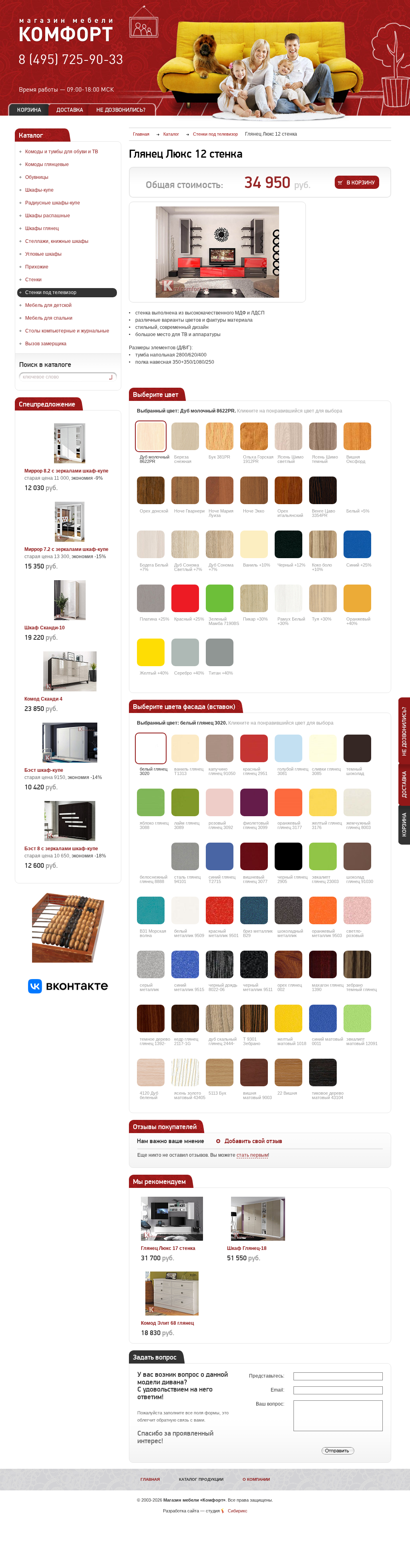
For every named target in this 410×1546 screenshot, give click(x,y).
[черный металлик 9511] (254, 964)
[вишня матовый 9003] (254, 1072)
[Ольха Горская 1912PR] (254, 436)
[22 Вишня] (288, 1072)
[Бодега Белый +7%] (151, 544)
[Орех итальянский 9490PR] (288, 490)
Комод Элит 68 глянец (167, 1323)
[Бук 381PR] (219, 436)
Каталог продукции (201, 1479)
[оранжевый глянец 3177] (288, 802)
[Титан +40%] (219, 652)
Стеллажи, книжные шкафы (56, 241)
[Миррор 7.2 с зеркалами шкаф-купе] (70, 540)
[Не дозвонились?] (123, 110)
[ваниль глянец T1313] (185, 748)
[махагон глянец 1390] (323, 964)
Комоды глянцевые (47, 164)
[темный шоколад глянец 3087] (357, 748)
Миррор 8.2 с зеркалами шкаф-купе (66, 471)
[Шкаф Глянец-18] (258, 1239)
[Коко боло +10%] (323, 544)
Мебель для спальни (48, 318)
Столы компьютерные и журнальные (67, 331)
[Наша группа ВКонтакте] (68, 992)
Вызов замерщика (45, 343)
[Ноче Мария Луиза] (219, 490)
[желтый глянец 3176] (323, 802)
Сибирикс (237, 1510)
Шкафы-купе (39, 190)
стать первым (252, 1155)
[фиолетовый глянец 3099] (254, 802)
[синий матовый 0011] (323, 1018)
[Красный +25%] (185, 598)
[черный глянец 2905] (288, 856)
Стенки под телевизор (50, 292)
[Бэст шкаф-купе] (70, 761)
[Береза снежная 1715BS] (185, 436)
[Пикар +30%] (254, 598)
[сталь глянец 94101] (185, 856)
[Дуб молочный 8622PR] (151, 436)
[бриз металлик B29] (254, 910)
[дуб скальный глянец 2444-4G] (219, 1018)
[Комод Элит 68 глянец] (172, 1314)
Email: (278, 1390)
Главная (150, 1479)
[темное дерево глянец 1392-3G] (151, 1018)
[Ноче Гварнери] (185, 490)
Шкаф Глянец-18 (247, 1248)
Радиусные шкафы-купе (52, 203)
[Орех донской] (151, 490)
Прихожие (36, 267)
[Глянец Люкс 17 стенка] (172, 1239)
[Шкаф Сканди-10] (70, 618)
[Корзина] (29, 110)
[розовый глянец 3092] (219, 802)
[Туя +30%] (323, 598)
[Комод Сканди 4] (70, 690)
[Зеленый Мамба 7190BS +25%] (219, 598)
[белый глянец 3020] (151, 748)
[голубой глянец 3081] (288, 748)
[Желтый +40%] (151, 652)
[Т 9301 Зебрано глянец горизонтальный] (254, 1018)
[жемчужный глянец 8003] (357, 802)
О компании (256, 1479)
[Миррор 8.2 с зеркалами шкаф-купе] (70, 462)
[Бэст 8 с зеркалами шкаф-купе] (70, 839)
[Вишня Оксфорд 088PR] (357, 436)
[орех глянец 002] (288, 964)
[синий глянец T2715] (219, 856)
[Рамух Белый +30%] (288, 598)
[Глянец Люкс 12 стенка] (217, 252)
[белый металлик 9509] (185, 910)
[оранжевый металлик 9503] (323, 910)
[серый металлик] (151, 964)
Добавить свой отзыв (253, 1141)
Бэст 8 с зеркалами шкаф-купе (61, 848)
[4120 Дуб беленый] (151, 1072)
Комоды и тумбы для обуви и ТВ (61, 151)
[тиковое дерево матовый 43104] (323, 1072)
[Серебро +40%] (185, 652)
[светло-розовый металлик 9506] (357, 910)
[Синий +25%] (357, 544)
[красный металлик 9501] (219, 910)
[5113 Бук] (219, 1072)
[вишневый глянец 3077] (254, 856)
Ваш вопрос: (270, 1404)
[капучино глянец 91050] (219, 748)
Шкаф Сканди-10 (44, 628)
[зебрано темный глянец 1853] (357, 964)
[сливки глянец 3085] (323, 748)
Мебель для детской (48, 305)
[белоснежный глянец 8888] (151, 856)
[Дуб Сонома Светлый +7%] (185, 544)
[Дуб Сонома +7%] (219, 544)
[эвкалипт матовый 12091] (357, 1018)
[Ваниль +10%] (254, 544)
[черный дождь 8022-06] (219, 964)
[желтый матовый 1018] (288, 1018)
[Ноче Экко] (254, 490)
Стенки (33, 279)
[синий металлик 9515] (185, 964)
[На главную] (66, 40)
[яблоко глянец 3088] (151, 802)
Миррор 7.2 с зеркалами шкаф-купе (66, 549)
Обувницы (36, 177)
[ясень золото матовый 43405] (185, 1072)
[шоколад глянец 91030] (357, 856)
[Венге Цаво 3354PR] (323, 490)
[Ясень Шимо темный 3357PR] (323, 436)
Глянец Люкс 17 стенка (168, 1248)
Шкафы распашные (47, 215)
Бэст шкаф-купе (43, 770)
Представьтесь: (267, 1376)
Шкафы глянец (42, 228)
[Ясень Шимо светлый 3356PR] (288, 436)
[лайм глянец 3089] (185, 802)
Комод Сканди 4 (43, 699)
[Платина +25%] (151, 598)
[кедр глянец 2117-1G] (185, 1018)
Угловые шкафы (43, 254)
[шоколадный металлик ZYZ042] (288, 910)
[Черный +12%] (288, 544)
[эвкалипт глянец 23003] (323, 856)
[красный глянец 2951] (254, 748)
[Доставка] (70, 110)
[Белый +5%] (357, 490)
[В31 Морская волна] (151, 910)
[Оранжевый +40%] (357, 598)
